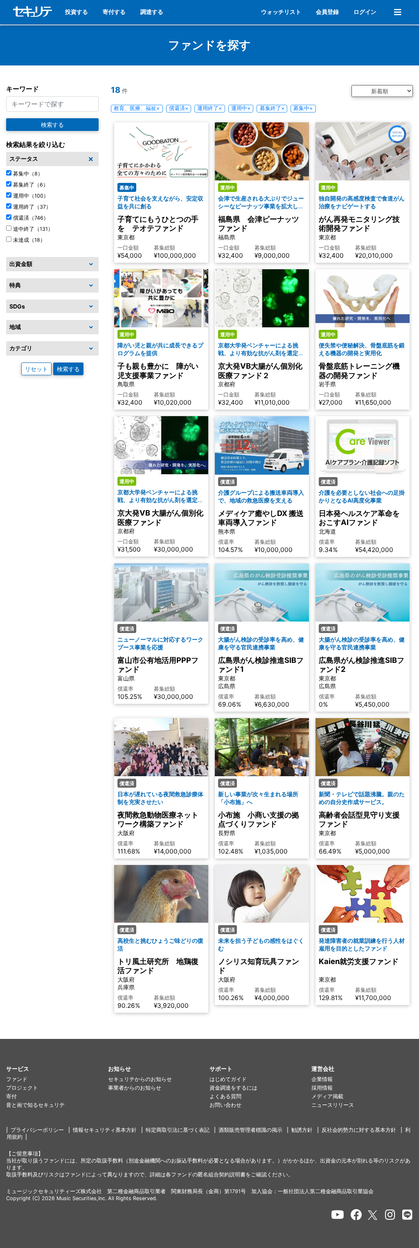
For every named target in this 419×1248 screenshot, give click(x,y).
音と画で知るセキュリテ (35, 1105)
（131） (33, 229)
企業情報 (322, 1079)
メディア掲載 (327, 1096)
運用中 (240, 108)
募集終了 (272, 108)
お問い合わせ (225, 1105)
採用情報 (322, 1088)
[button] (57, 1069)
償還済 (178, 108)
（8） (28, 174)
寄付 (11, 1096)
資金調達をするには (233, 1088)
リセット (36, 368)
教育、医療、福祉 (137, 108)
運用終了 (209, 108)
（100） (31, 196)
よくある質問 (225, 1096)
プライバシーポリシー (37, 1130)
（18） (29, 240)
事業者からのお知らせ (134, 1088)
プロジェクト (22, 1088)
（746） (31, 218)
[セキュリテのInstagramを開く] (390, 1215)
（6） (30, 185)
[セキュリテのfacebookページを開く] (356, 1215)
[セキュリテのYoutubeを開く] (337, 1215)
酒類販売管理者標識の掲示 (250, 1130)
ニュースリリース (332, 1105)
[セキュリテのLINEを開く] (407, 1215)
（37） (32, 207)
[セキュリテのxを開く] (373, 1215)
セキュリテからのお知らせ (140, 1079)
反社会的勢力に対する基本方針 (359, 1130)
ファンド (16, 1079)
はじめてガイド (228, 1079)
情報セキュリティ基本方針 (105, 1130)
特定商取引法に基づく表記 (178, 1130)
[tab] (52, 159)
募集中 (303, 108)
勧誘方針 (302, 1130)
